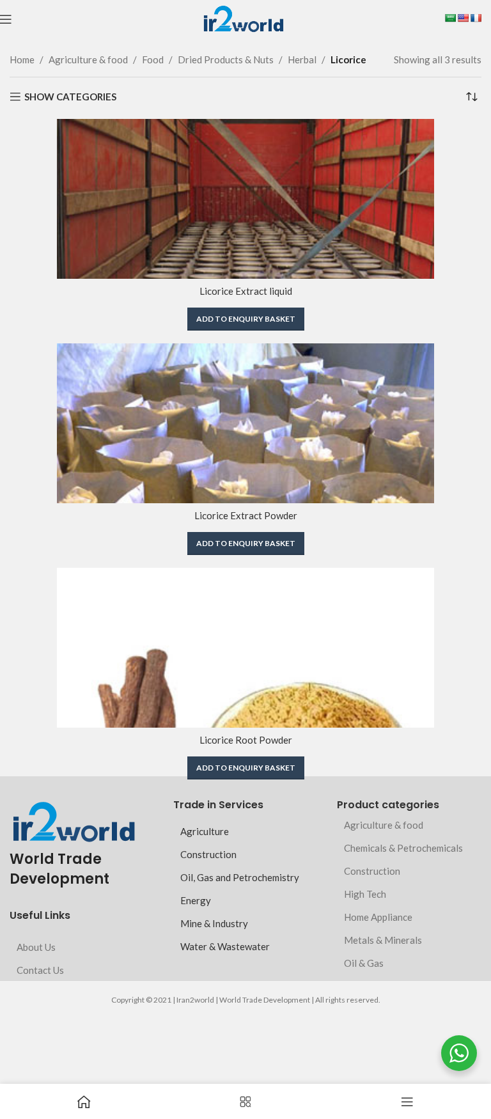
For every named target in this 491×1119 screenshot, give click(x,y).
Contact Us (40, 970)
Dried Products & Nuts (226, 59)
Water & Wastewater (225, 946)
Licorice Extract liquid (245, 291)
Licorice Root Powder (245, 740)
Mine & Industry (214, 923)
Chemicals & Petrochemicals (403, 848)
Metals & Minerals (383, 940)
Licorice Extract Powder (245, 515)
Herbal (302, 59)
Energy (195, 900)
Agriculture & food (88, 59)
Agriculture (204, 831)
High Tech (365, 894)
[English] (463, 18)
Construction (208, 854)
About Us (36, 947)
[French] (475, 18)
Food (153, 59)
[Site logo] (243, 18)
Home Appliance (378, 917)
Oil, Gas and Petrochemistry (239, 877)
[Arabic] (450, 18)
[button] (245, 319)
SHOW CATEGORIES (70, 96)
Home (22, 59)
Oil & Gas (364, 963)
